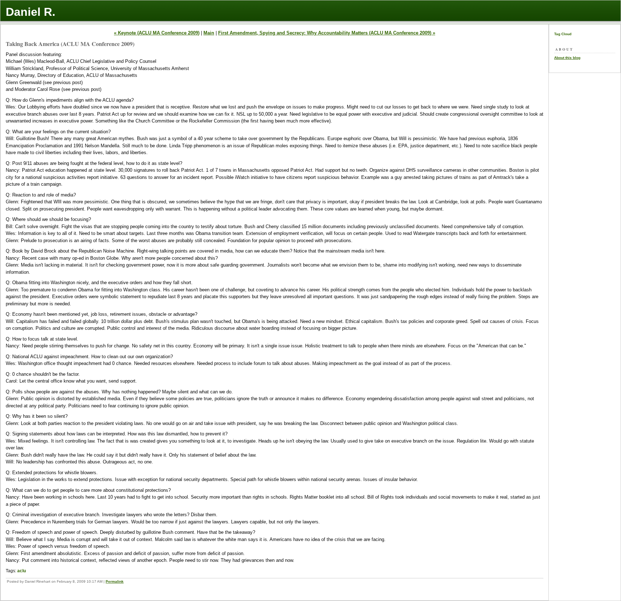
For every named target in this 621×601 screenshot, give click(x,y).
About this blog (567, 58)
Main (208, 33)
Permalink (115, 581)
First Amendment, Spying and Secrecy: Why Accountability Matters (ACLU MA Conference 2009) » (326, 33)
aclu (21, 570)
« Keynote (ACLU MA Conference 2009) (156, 33)
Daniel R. (30, 11)
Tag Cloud (562, 34)
